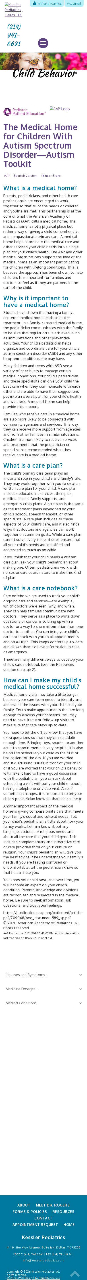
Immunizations (15, 1082)
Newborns (12, 1089)
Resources (63, 1211)
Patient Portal (49, 3)
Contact (43, 1218)
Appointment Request (35, 1224)
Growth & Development (23, 1074)
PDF (6, 175)
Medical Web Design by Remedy (33, 1278)
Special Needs (55, 1067)
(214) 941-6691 (13, 35)
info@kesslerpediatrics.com (43, 1260)
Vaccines (74, 3)
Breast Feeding (16, 1052)
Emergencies (14, 1067)
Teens (48, 1082)
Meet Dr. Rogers (53, 1205)
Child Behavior (15, 1059)
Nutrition (11, 1096)
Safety (49, 1059)
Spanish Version (25, 175)
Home (69, 1224)
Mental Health (55, 1096)
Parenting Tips (55, 1052)
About (24, 1205)
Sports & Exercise (58, 1074)
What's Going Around (60, 1089)
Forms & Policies (30, 1211)
